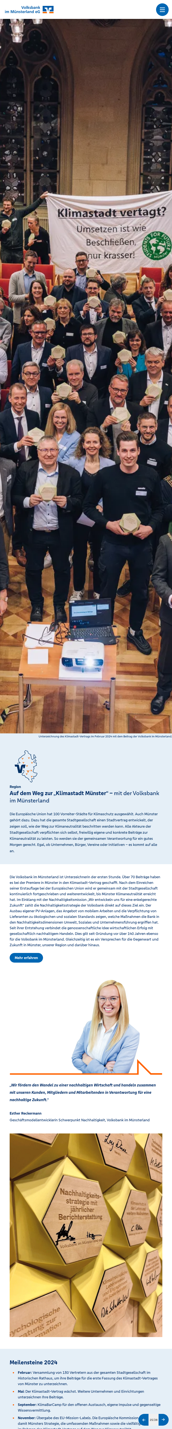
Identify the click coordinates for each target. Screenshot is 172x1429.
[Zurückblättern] (143, 1420)
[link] (26, 958)
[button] (162, 9)
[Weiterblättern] (164, 1420)
